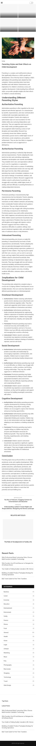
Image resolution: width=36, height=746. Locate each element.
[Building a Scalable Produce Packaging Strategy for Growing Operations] (27, 25)
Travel (19, 681)
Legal (19, 644)
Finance (19, 620)
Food (19, 628)
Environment (19, 612)
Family (19, 616)
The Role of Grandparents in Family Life (18, 542)
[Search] (25, 2)
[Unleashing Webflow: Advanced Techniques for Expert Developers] (27, 11)
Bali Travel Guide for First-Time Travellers (14, 578)
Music (19, 657)
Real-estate (19, 669)
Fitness (19, 624)
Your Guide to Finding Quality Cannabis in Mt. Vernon (17, 569)
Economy (19, 600)
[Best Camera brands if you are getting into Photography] (9, 25)
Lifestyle (19, 648)
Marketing (19, 653)
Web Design (19, 685)
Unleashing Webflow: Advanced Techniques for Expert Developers (27, 14)
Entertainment (19, 608)
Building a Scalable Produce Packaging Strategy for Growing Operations (27, 28)
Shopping (19, 673)
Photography (19, 665)
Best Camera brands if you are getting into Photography (9, 29)
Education (19, 604)
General (19, 632)
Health (19, 636)
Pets (19, 661)
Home (19, 640)
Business (19, 592)
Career (19, 596)
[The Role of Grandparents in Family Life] (18, 529)
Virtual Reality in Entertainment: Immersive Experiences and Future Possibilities (9, 13)
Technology (19, 677)
